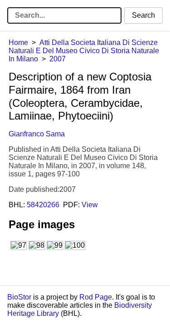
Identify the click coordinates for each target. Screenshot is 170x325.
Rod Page (95, 297)
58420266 (43, 205)
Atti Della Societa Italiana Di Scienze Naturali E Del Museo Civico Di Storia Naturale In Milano (84, 51)
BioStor (19, 297)
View (90, 205)
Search (143, 15)
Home (18, 42)
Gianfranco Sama (37, 134)
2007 (57, 59)
